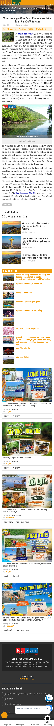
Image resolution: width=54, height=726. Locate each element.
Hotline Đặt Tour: (27, 676)
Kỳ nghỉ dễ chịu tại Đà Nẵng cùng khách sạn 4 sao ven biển (36, 256)
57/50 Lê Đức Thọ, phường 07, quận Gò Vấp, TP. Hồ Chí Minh (26, 694)
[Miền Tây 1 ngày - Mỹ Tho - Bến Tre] (27, 439)
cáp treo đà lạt (22, 357)
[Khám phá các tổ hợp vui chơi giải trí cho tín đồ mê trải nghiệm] (11, 227)
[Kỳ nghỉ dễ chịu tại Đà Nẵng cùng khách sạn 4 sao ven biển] (11, 257)
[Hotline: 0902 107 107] (4, 715)
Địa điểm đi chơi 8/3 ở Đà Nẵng (29, 310)
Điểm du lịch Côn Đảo (21, 25)
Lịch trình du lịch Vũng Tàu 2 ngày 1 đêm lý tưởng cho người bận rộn (36, 241)
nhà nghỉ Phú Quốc (24, 292)
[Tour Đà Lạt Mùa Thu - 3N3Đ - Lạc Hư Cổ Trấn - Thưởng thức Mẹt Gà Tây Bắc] (27, 491)
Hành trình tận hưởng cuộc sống (10, 4)
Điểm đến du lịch (8, 25)
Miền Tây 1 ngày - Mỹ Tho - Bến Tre (17, 458)
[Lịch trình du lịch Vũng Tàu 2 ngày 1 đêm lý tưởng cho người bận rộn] (11, 242)
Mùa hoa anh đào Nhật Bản (27, 328)
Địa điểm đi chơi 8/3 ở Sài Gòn (29, 283)
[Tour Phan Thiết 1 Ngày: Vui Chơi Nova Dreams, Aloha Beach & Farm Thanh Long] (27, 545)
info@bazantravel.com (14, 704)
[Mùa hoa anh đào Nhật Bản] (8, 331)
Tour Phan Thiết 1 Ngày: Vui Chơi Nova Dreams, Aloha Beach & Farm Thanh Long (27, 565)
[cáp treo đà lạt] (8, 360)
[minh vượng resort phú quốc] (8, 304)
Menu (51, 4)
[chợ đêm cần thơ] (8, 351)
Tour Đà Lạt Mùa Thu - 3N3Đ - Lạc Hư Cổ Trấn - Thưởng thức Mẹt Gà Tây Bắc (25, 511)
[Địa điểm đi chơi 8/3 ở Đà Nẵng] (8, 313)
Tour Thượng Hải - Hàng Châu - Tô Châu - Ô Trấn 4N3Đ (24, 29)
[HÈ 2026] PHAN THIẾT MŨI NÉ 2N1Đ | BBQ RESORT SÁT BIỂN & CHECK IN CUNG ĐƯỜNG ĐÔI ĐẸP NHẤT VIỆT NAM (27, 619)
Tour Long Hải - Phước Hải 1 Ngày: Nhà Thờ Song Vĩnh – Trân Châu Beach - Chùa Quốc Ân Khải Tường (27, 404)
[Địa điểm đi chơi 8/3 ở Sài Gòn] (8, 286)
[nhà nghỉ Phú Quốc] (8, 295)
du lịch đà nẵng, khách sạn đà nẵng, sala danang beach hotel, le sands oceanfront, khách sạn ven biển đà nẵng (33, 277)
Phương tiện (6, 409)
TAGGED (7, 205)
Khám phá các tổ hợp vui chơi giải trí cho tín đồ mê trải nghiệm (35, 226)
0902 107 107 (11, 699)
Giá (4, 412)
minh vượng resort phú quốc (28, 301)
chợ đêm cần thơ (23, 348)
